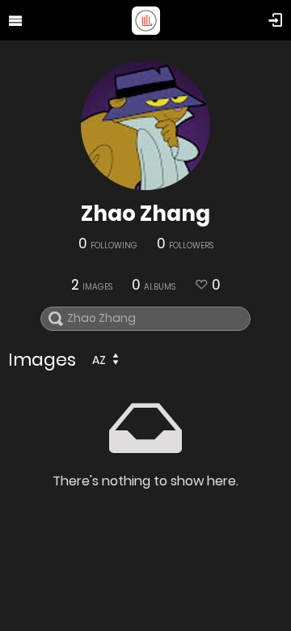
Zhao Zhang (145, 213)
